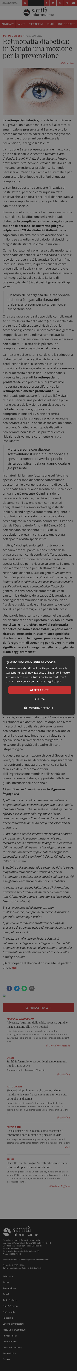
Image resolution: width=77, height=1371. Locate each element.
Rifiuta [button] (40, 699)
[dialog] (38, 685)
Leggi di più (54, 681)
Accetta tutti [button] (39, 690)
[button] (38, 708)
